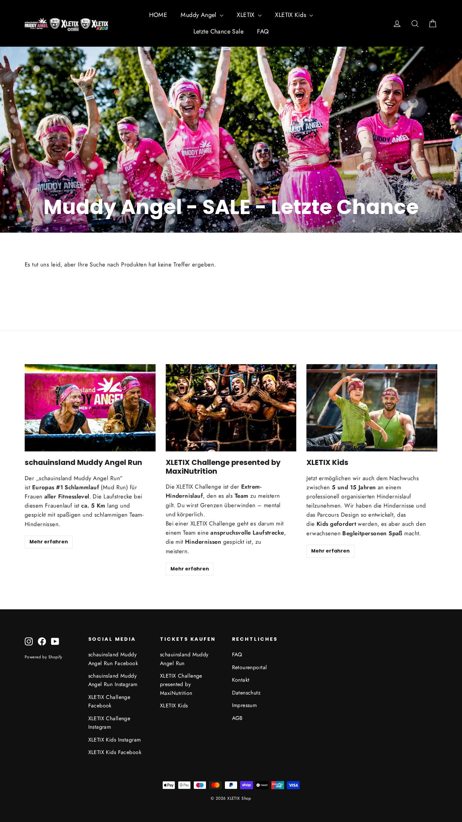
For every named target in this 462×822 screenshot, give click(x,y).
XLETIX (246, 14)
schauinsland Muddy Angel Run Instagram (113, 680)
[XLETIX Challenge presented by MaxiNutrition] (231, 407)
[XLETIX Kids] (371, 407)
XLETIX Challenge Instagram (109, 722)
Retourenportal (249, 667)
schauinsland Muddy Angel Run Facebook (113, 659)
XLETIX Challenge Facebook (109, 701)
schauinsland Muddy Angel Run (184, 659)
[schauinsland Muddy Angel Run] (90, 407)
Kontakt (241, 680)
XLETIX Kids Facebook (115, 752)
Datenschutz (246, 693)
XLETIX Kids (291, 14)
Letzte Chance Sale (218, 31)
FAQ (263, 31)
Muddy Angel (199, 14)
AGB (237, 718)
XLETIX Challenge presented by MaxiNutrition (181, 684)
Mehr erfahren (48, 541)
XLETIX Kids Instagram (114, 740)
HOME (158, 14)
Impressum (244, 705)
